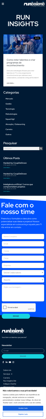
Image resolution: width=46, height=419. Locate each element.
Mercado (9, 99)
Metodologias (11, 114)
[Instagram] (13, 362)
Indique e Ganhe (9, 384)
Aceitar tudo (23, 408)
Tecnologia (10, 109)
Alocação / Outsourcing (15, 124)
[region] (23, 403)
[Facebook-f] (3, 362)
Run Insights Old (9, 381)
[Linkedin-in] (6, 362)
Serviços (6, 374)
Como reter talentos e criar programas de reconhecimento (21, 62)
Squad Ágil (10, 119)
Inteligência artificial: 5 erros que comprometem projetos (18, 185)
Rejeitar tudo (23, 414)
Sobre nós (7, 370)
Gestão (9, 104)
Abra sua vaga (8, 387)
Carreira (9, 129)
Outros (8, 134)
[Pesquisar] (41, 148)
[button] (2, 4)
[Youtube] (9, 362)
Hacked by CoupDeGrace (15, 163)
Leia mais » (10, 83)
